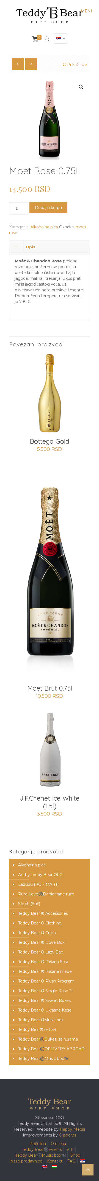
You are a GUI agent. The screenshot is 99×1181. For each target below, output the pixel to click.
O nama (58, 1143)
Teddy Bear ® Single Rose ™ (45, 990)
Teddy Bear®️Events (42, 1149)
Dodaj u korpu (48, 207)
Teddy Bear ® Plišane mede (45, 971)
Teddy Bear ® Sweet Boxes (44, 1000)
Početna (37, 1143)
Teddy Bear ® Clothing (40, 923)
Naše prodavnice (26, 1161)
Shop (75, 1155)
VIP (70, 1149)
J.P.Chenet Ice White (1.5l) (49, 802)
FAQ (71, 1161)
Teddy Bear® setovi (37, 1029)
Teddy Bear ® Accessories (43, 913)
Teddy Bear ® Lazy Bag (41, 952)
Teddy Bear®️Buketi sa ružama (48, 1039)
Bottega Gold (49, 441)
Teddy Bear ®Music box (41, 1019)
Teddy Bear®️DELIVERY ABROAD (51, 1048)
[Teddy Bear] (49, 15)
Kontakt (54, 1161)
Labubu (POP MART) (38, 884)
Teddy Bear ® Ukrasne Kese (45, 1010)
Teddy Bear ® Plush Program (46, 981)
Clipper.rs (67, 1135)
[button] (81, 87)
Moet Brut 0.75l (49, 688)
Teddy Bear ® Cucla (37, 932)
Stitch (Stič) (29, 903)
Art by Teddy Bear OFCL (41, 874)
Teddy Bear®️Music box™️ (43, 1058)
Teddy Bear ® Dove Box (41, 942)
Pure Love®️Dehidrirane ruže (46, 894)
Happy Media (72, 1129)
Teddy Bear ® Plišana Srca (43, 961)
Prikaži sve (77, 64)
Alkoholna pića (44, 226)
